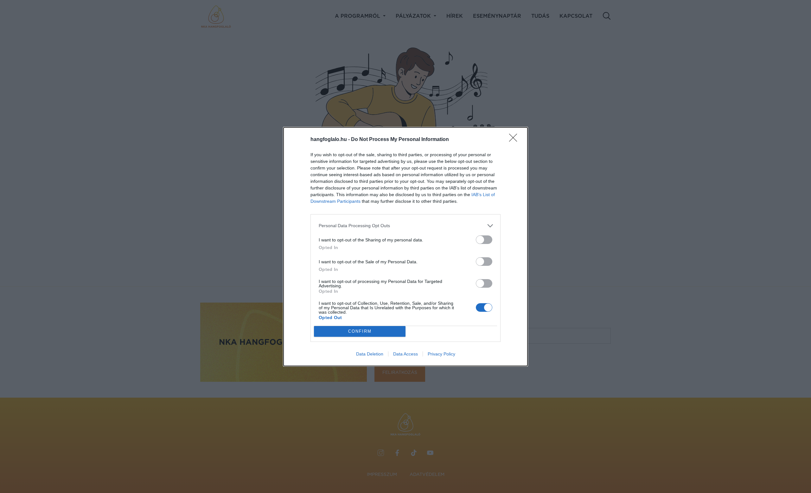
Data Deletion (369, 353)
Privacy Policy (441, 353)
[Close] (515, 140)
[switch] (484, 239)
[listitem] (405, 225)
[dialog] (405, 246)
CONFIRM (360, 331)
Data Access (405, 353)
